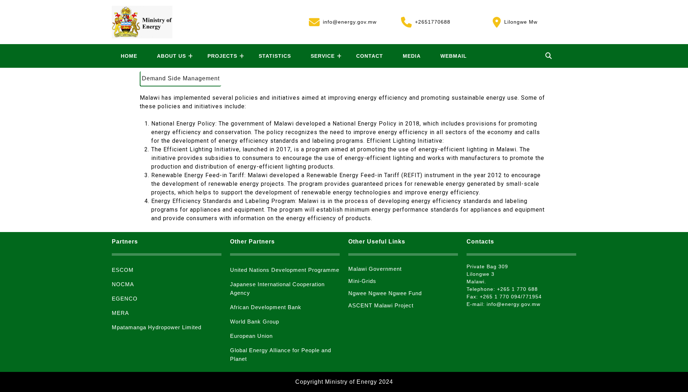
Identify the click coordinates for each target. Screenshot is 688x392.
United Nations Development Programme (284, 270)
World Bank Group (254, 321)
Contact (369, 56)
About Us (171, 56)
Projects (222, 56)
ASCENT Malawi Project (381, 305)
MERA (120, 313)
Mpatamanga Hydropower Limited (156, 327)
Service (323, 56)
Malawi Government (375, 269)
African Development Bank (265, 307)
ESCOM (123, 270)
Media (412, 56)
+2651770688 (425, 21)
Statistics (275, 56)
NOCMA (123, 284)
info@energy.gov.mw (343, 21)
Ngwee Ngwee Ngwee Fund (385, 293)
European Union (251, 336)
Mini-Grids (362, 281)
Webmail (453, 56)
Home (129, 56)
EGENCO (125, 299)
